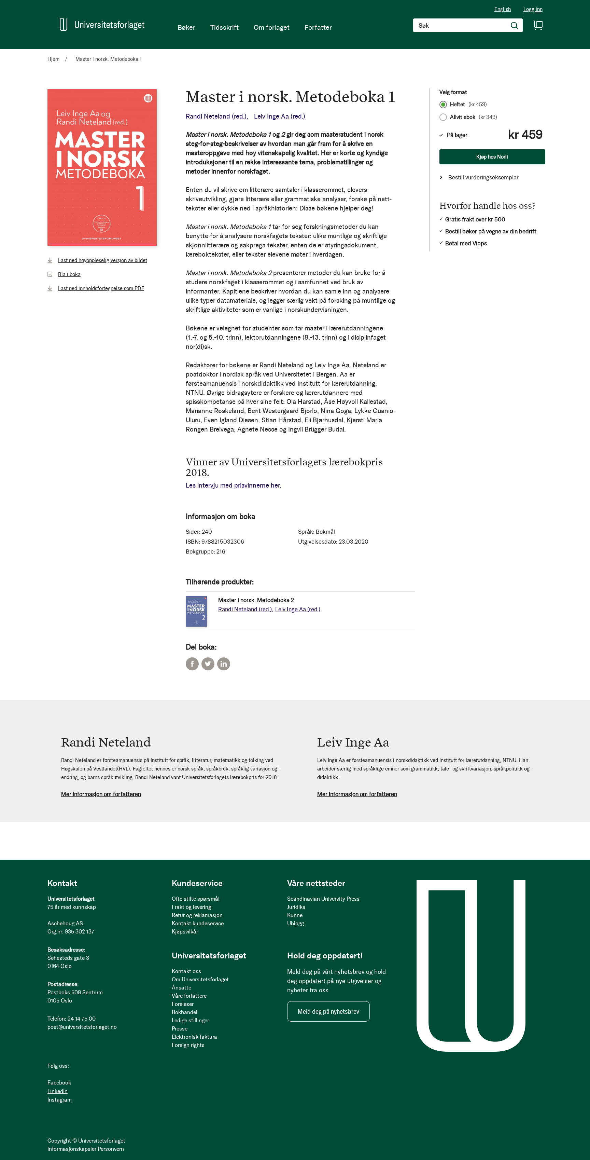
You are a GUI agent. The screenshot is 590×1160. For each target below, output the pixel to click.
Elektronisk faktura (194, 1037)
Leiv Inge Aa (279, 116)
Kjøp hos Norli (492, 157)
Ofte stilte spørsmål (196, 899)
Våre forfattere (189, 996)
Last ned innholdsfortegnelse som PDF (101, 288)
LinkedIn (223, 663)
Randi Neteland (216, 116)
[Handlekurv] (538, 25)
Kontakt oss (186, 971)
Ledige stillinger (190, 1020)
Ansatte (181, 987)
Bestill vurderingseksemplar (483, 177)
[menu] (254, 27)
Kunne (295, 915)
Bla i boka (69, 274)
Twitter (207, 663)
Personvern (111, 1149)
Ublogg (295, 923)
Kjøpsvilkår (185, 931)
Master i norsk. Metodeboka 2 (256, 600)
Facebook (192, 663)
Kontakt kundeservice (198, 923)
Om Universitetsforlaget (200, 979)
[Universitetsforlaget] (102, 24)
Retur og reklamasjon (197, 915)
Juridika (296, 907)
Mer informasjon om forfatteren (101, 794)
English (502, 9)
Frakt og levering (191, 907)
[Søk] (514, 25)
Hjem (53, 59)
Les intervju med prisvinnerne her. (233, 485)
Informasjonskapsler (71, 1149)
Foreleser (183, 1004)
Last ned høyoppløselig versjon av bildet (102, 260)
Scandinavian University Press (323, 899)
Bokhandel (184, 1012)
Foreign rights (188, 1045)
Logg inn (533, 9)
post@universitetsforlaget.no (82, 1027)
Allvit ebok (473, 117)
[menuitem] (186, 27)
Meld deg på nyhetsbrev (328, 1011)
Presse (179, 1028)
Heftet (468, 104)
